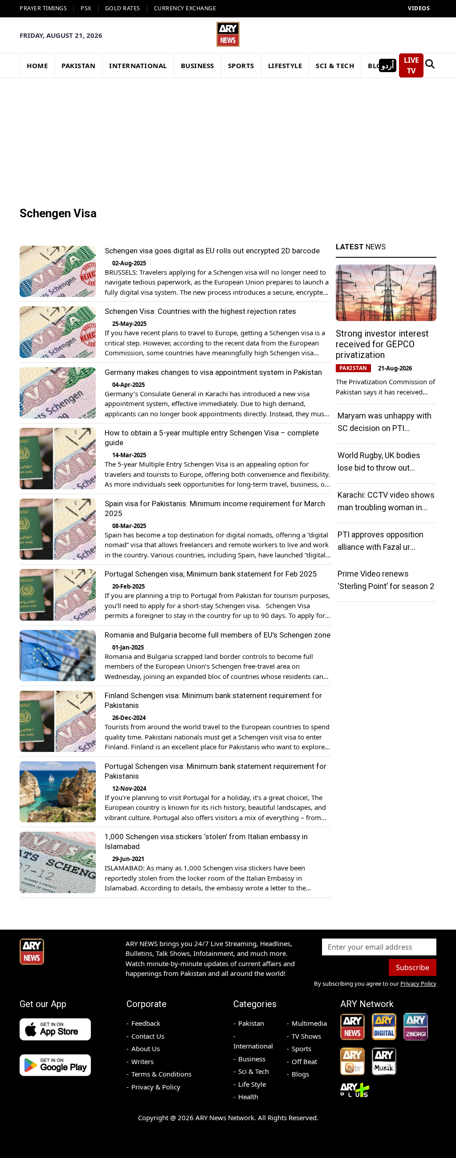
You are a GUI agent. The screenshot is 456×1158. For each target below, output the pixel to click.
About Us (145, 1048)
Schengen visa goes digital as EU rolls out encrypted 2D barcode (212, 250)
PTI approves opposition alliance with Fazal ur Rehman (380, 547)
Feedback (145, 1023)
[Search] (429, 65)
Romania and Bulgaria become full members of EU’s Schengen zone (217, 634)
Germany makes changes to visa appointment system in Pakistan (213, 372)
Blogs (300, 1073)
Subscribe (412, 967)
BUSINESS (197, 65)
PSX (86, 8)
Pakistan (251, 1023)
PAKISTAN (78, 65)
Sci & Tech (253, 1071)
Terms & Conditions (161, 1073)
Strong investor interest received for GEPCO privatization (382, 344)
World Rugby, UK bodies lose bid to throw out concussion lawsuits (379, 468)
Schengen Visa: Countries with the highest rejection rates (200, 311)
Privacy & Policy (155, 1086)
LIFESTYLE (285, 65)
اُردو (388, 65)
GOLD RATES (122, 8)
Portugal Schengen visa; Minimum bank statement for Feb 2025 (211, 573)
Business (251, 1058)
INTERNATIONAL (138, 65)
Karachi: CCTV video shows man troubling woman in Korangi (386, 507)
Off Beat (304, 1061)
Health (248, 1096)
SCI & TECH (335, 65)
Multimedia (309, 1023)
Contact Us (147, 1036)
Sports (301, 1048)
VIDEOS (419, 8)
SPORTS (241, 65)
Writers (142, 1061)
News (361, 246)
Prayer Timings (43, 8)
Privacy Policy (418, 983)
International (253, 1045)
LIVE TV (411, 65)
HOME (37, 65)
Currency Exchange (185, 8)
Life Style (252, 1084)
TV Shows (306, 1036)
